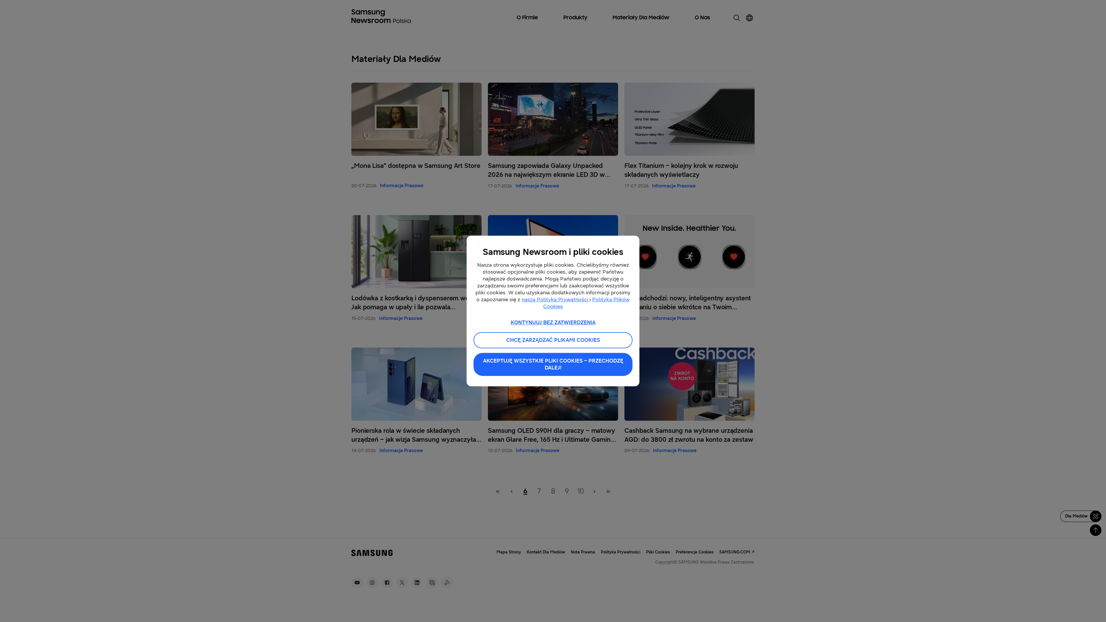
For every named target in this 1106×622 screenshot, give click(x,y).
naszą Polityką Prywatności (556, 299)
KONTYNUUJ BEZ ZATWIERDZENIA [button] (553, 322)
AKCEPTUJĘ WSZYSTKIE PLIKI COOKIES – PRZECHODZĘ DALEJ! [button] (553, 364)
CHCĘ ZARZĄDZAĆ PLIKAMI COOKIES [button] (553, 340)
